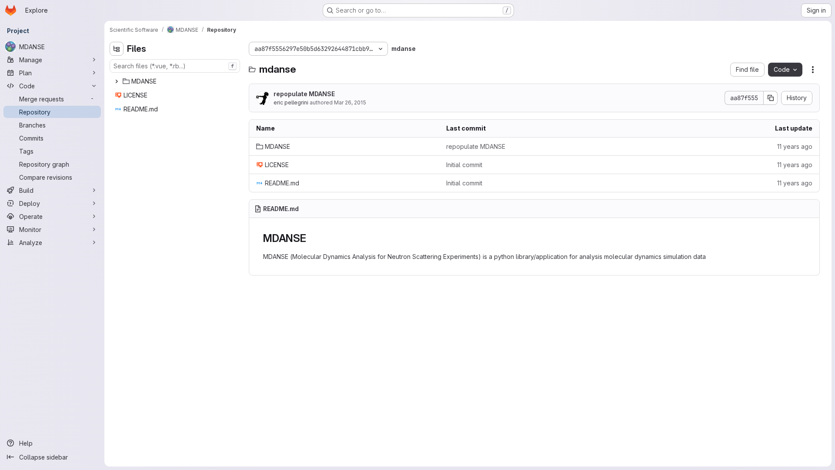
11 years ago (794, 146)
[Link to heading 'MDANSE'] (311, 238)
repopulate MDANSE (304, 93)
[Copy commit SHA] (771, 98)
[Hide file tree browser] (117, 49)
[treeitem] (175, 81)
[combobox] (175, 66)
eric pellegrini (291, 102)
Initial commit (464, 164)
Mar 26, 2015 (350, 102)
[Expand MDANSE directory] (116, 81)
